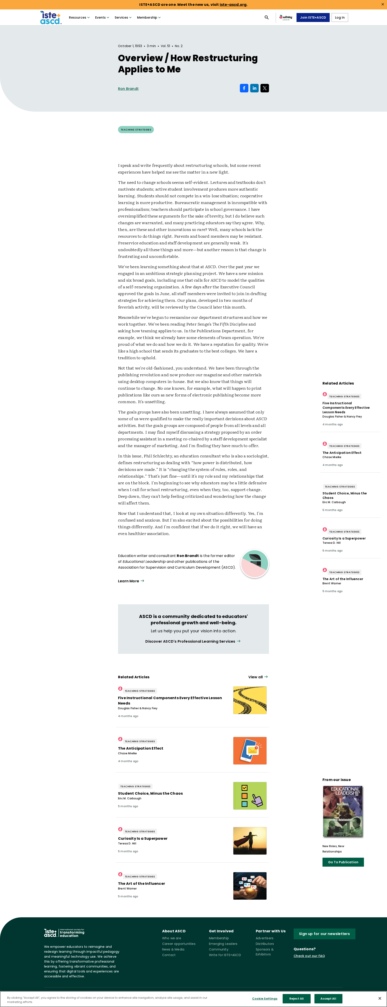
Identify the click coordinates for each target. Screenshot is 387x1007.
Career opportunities (179, 944)
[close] (383, 4)
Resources (77, 17)
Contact (169, 955)
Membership (147, 17)
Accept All (328, 998)
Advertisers (264, 938)
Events (100, 17)
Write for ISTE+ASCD (225, 955)
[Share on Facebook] (244, 88)
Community (218, 949)
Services (121, 17)
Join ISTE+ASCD (313, 17)
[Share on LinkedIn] (254, 88)
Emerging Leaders (223, 944)
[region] (193, 999)
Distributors (265, 944)
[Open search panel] (266, 17)
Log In (340, 17)
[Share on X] (264, 88)
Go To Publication (343, 862)
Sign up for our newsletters (324, 933)
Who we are (171, 938)
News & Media (173, 949)
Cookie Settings (264, 998)
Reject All (296, 998)
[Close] (380, 998)
